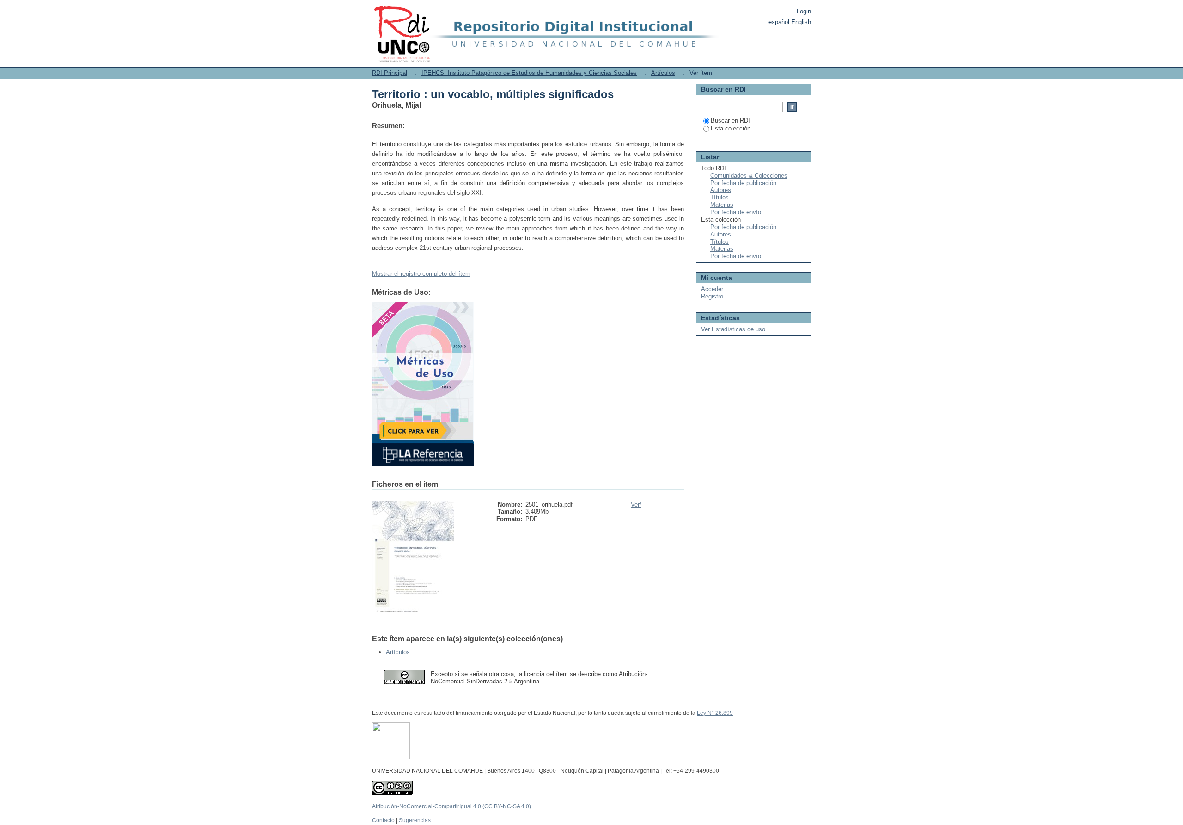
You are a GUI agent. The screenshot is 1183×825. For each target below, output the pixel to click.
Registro (712, 296)
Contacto (383, 820)
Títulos (719, 197)
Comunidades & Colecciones (748, 175)
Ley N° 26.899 (715, 713)
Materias (721, 204)
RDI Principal (389, 72)
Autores (720, 189)
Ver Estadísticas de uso (733, 329)
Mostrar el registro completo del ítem (421, 273)
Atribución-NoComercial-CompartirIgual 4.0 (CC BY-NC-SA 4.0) (451, 806)
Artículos (663, 72)
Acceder (712, 288)
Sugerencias (415, 820)
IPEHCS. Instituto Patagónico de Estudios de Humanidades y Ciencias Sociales (529, 72)
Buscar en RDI (730, 120)
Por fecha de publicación (743, 183)
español (778, 22)
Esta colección (730, 128)
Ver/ (636, 504)
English (801, 22)
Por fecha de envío (735, 212)
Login (804, 11)
